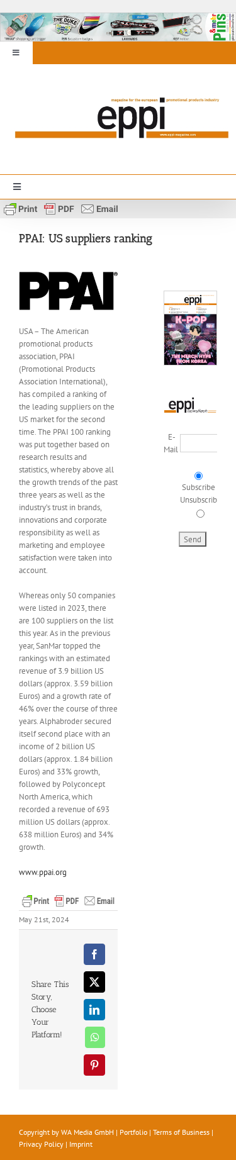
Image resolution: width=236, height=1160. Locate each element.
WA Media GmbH (87, 1132)
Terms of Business (181, 1132)
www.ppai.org (43, 872)
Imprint (81, 1144)
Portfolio (133, 1132)
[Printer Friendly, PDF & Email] (61, 207)
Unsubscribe (201, 499)
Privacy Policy (41, 1144)
